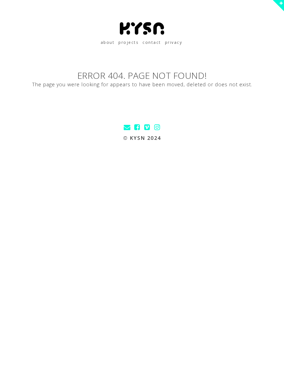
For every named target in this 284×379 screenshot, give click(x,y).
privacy (173, 42)
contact (152, 42)
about (108, 42)
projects (128, 42)
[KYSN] (142, 28)
